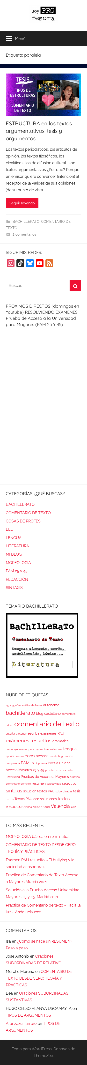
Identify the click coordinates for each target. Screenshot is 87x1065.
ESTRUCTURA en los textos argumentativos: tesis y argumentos (39, 131)
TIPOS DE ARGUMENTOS (28, 1015)
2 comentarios (24, 234)
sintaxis (14, 791)
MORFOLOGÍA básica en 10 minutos (37, 836)
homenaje (12, 749)
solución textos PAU (39, 791)
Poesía (53, 763)
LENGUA (14, 538)
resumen (39, 783)
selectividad (54, 783)
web (73, 806)
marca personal (37, 756)
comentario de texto (47, 724)
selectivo (69, 783)
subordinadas (64, 791)
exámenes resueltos (28, 741)
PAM (25, 762)
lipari (9, 756)
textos (10, 799)
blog (39, 713)
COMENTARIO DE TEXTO (28, 513)
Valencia (60, 806)
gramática (60, 741)
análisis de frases (32, 705)
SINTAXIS (14, 587)
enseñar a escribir (16, 733)
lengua (70, 748)
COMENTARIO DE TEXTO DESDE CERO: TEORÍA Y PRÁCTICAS (39, 978)
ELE (9, 529)
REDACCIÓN (17, 579)
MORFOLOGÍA (18, 562)
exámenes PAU (52, 733)
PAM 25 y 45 (17, 571)
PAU (33, 763)
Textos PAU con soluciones (35, 799)
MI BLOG (14, 554)
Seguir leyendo (22, 203)
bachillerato (20, 713)
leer (60, 749)
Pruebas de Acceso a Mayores (45, 777)
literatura (18, 756)
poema (42, 763)
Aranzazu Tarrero (21, 1023)
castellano (52, 713)
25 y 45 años (13, 705)
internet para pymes (31, 749)
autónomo (51, 705)
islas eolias (50, 749)
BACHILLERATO (26, 221)
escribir (33, 733)
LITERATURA (17, 546)
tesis (76, 791)
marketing (57, 756)
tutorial (45, 806)
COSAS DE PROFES (23, 521)
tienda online (32, 806)
